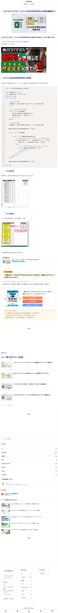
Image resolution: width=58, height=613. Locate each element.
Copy (55, 87)
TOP (4, 585)
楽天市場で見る (32, 301)
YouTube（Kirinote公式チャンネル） (8, 591)
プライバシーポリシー (7, 594)
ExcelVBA (4, 352)
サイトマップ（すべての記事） (8, 587)
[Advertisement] (29, 340)
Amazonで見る (32, 298)
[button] (55, 439)
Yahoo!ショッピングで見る (32, 305)
